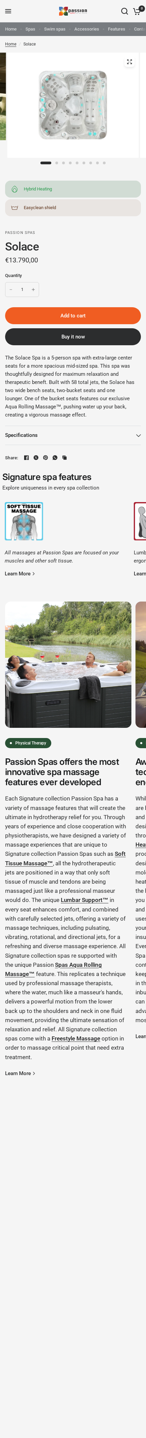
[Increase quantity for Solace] (33, 289)
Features (116, 29)
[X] (36, 458)
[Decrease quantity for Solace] (10, 289)
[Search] (124, 11)
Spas (30, 29)
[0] (135, 11)
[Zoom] (129, 62)
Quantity (13, 275)
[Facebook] (26, 458)
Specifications (21, 435)
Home (11, 29)
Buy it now (73, 337)
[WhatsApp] (55, 458)
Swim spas (55, 29)
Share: (11, 458)
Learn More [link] (18, 573)
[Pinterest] (45, 458)
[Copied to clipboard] (64, 458)
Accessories (86, 29)
